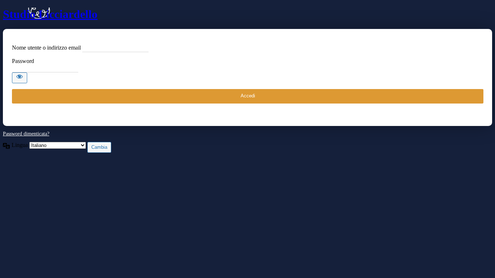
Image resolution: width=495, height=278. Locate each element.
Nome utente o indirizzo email (46, 48)
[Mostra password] (19, 77)
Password (23, 61)
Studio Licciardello (50, 14)
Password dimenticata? (26, 133)
